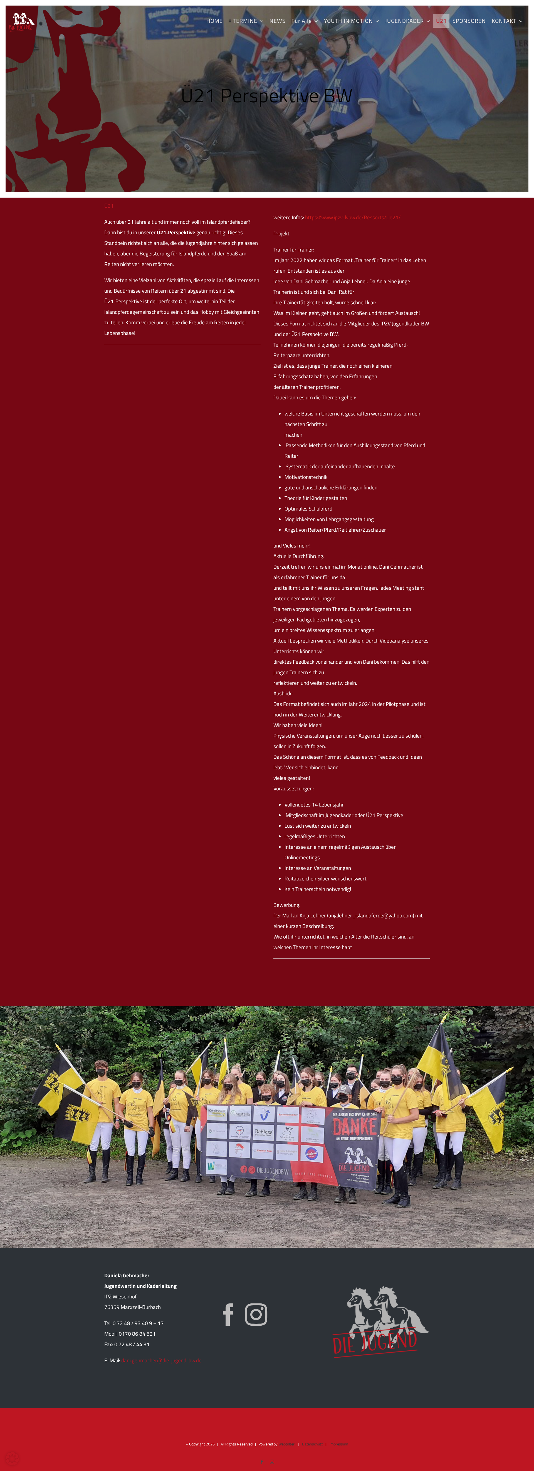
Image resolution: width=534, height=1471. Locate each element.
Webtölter (286, 1444)
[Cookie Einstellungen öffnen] (12, 1463)
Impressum (339, 1444)
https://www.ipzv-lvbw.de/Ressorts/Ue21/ (353, 217)
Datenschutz (312, 1444)
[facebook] (228, 1314)
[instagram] (256, 1314)
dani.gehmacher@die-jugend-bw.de (161, 1360)
